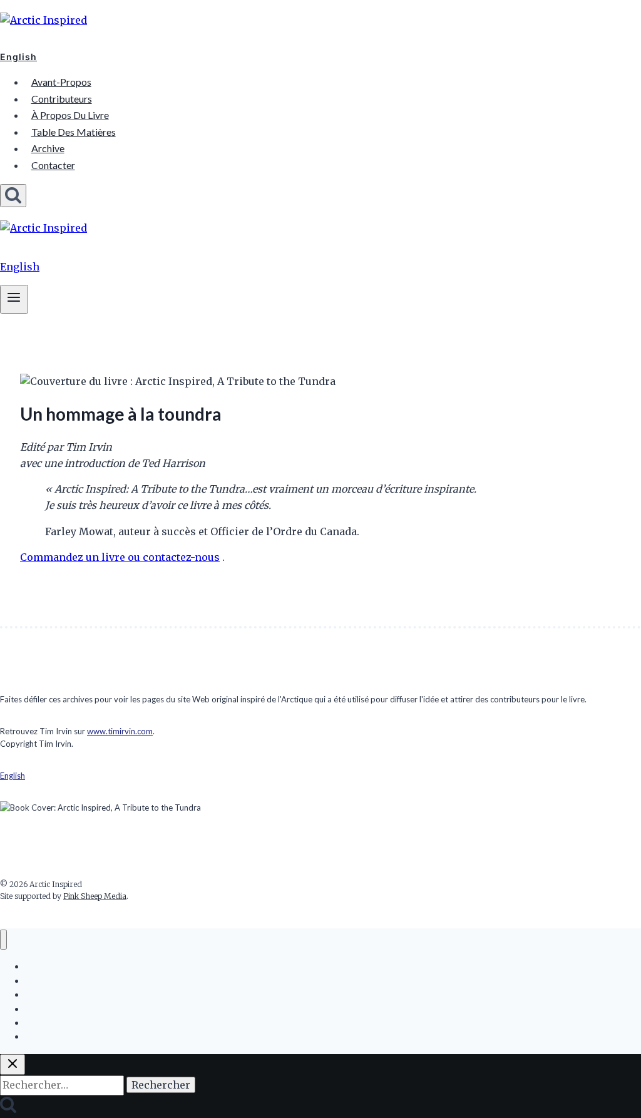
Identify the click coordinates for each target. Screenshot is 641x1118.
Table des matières (73, 132)
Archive (47, 148)
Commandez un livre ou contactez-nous (120, 557)
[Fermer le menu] (3, 940)
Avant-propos (61, 82)
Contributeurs (61, 99)
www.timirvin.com (120, 731)
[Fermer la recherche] (12, 1064)
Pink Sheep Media (94, 896)
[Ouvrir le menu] (14, 299)
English (18, 56)
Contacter (53, 165)
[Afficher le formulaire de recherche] (13, 195)
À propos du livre (70, 115)
